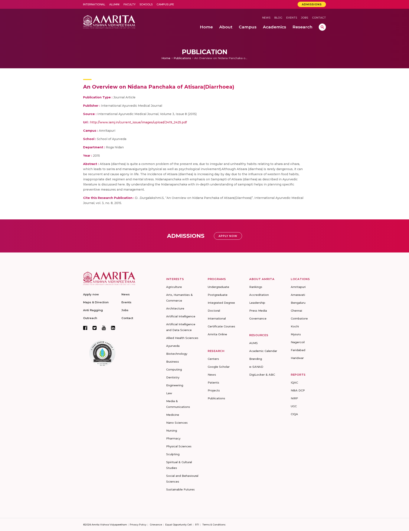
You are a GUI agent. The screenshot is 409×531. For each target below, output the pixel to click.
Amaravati (298, 294)
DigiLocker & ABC (262, 374)
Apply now (91, 294)
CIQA (294, 414)
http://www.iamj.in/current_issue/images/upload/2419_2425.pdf (138, 122)
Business (172, 361)
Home (165, 58)
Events (291, 17)
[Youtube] (104, 327)
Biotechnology (176, 353)
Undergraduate (218, 287)
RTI (197, 524)
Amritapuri (298, 287)
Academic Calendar (263, 351)
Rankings (255, 287)
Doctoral (214, 310)
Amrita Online (217, 334)
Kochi (295, 326)
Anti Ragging (93, 310)
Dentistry (172, 377)
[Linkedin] (113, 328)
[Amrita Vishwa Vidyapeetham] (109, 21)
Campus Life (165, 4)
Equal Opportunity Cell (178, 524)
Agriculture (174, 287)
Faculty (129, 4)
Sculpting (173, 454)
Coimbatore (299, 318)
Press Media (258, 310)
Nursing (171, 430)
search (322, 27)
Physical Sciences (179, 446)
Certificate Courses (221, 326)
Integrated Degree (221, 302)
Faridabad (298, 350)
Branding (255, 358)
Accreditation (259, 294)
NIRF (294, 398)
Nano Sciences (177, 422)
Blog (278, 17)
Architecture (175, 308)
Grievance (156, 524)
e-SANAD (256, 366)
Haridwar (297, 358)
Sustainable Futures (180, 489)
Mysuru (296, 334)
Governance (257, 318)
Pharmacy (173, 438)
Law (169, 393)
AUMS (253, 343)
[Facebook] (85, 328)
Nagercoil (298, 342)
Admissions (312, 4)
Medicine (172, 414)
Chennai (296, 310)
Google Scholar (219, 366)
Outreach (90, 318)
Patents (213, 382)
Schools (146, 4)
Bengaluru (298, 302)
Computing (174, 369)
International (94, 4)
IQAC (294, 382)
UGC (294, 406)
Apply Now (228, 236)
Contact (319, 17)
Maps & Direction (96, 302)
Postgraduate (218, 294)
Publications (182, 58)
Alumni (114, 4)
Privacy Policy (138, 524)
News (266, 17)
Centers (213, 358)
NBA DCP (298, 390)
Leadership (257, 302)
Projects (214, 390)
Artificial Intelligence (180, 316)
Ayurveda (173, 345)
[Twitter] (94, 328)
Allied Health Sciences (182, 338)
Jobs (304, 17)
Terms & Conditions (213, 524)
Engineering (174, 385)
